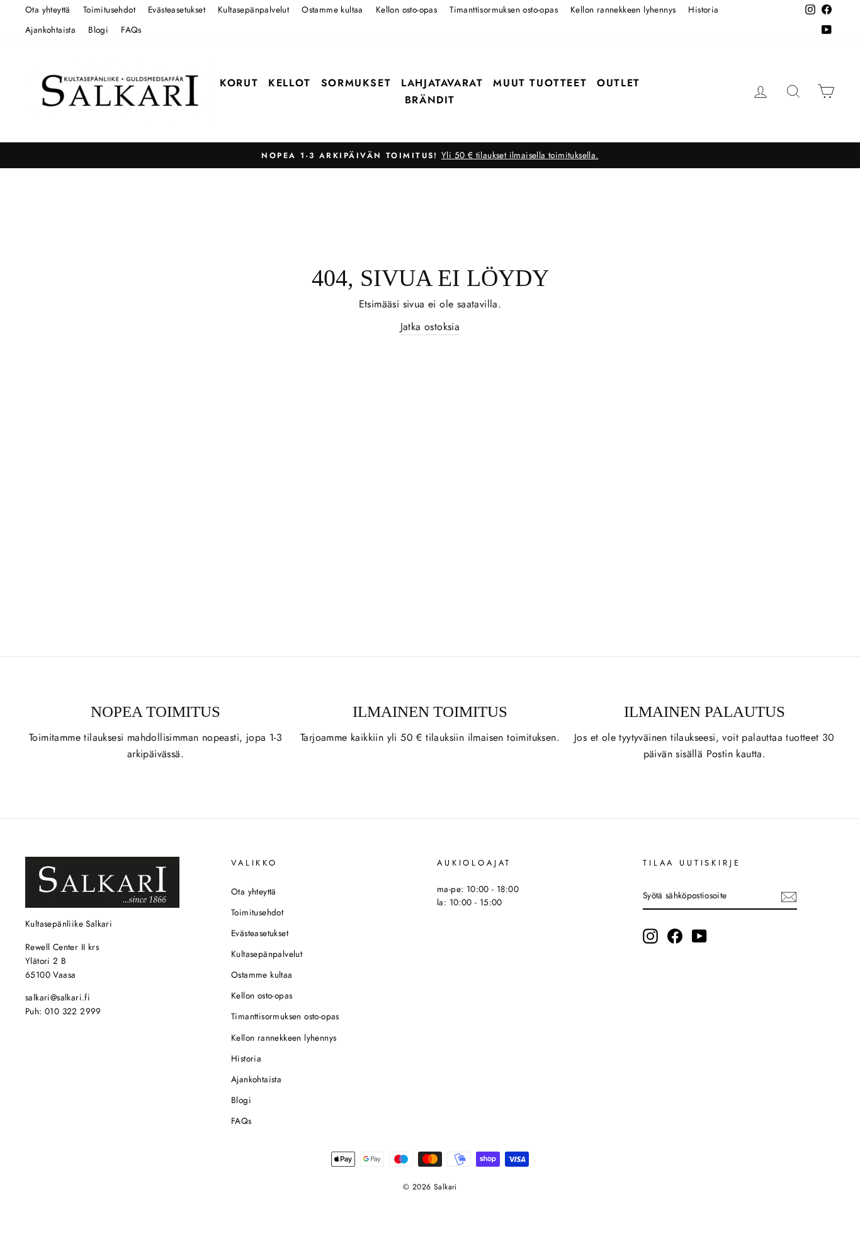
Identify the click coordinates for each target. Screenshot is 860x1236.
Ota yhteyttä (48, 9)
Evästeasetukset (176, 9)
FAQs (131, 29)
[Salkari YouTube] (699, 936)
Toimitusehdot (109, 9)
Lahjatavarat (442, 83)
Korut (239, 83)
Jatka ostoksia (430, 326)
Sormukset (356, 83)
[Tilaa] (789, 896)
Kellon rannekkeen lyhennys (623, 9)
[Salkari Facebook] (674, 936)
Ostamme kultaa (332, 9)
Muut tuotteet (540, 83)
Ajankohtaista (50, 29)
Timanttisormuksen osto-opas (504, 9)
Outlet (618, 83)
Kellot (289, 83)
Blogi (98, 29)
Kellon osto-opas (406, 9)
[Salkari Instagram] (650, 936)
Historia (703, 9)
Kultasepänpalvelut (253, 9)
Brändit (430, 100)
